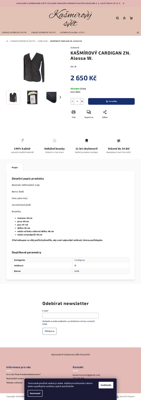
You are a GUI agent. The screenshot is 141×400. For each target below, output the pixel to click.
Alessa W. (75, 48)
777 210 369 (78, 378)
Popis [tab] (15, 167)
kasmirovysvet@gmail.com (86, 375)
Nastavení (35, 393)
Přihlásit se (49, 331)
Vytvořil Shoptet (127, 396)
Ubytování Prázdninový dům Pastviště (70, 354)
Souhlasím (106, 385)
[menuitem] (14, 32)
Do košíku (113, 101)
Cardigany (79, 260)
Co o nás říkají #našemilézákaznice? (23, 374)
